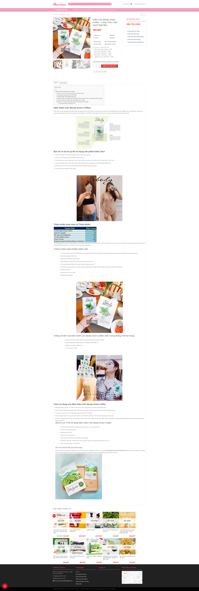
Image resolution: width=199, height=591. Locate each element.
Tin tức (77, 571)
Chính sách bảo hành (133, 34)
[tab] (56, 82)
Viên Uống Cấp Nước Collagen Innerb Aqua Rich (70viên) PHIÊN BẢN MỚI (127, 531)
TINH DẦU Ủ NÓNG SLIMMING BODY (94, 557)
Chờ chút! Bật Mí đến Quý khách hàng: (67, 103)
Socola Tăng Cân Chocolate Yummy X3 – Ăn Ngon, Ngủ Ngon (60, 531)
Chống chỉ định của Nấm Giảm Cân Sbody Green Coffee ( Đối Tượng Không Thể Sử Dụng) (80, 98)
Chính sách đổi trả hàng (133, 39)
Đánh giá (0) (63, 83)
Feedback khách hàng (109, 10)
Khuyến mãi (99, 10)
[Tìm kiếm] (110, 4)
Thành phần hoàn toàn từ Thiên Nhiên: (67, 95)
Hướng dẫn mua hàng (133, 31)
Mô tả (55, 83)
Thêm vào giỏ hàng (109, 66)
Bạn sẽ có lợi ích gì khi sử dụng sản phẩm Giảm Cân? (71, 93)
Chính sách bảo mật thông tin (135, 42)
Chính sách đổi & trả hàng (82, 581)
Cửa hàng (82, 10)
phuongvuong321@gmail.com (65, 580)
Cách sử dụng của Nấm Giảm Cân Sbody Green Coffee (71, 100)
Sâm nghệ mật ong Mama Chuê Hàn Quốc (127, 557)
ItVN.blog (113, 589)
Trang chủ (55, 14)
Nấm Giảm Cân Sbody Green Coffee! (65, 91)
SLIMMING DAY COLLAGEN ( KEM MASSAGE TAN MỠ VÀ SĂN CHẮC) (110, 558)
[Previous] (55, 38)
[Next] (87, 38)
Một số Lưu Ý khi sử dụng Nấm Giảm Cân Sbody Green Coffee (73, 101)
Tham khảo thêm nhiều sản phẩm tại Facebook (106, 61)
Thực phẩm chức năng (64, 14)
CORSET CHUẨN (90, 530)
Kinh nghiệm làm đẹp (81, 574)
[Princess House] (59, 4)
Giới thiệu (75, 10)
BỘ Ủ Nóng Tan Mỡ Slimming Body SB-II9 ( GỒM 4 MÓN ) (60, 557)
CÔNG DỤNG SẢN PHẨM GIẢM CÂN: (67, 96)
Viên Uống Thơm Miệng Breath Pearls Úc (110, 530)
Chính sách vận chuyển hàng (135, 36)
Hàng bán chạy (90, 10)
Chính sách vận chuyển (81, 579)
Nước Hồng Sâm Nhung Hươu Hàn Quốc (77, 557)
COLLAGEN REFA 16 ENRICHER (75, 530)
